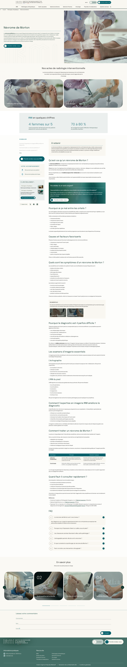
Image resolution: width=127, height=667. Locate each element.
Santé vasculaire (40, 655)
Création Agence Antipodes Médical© (46, 664)
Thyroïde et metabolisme (42, 659)
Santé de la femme (56, 655)
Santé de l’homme (40, 657)
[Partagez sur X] (30, 204)
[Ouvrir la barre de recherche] (110, 6)
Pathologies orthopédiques (58, 653)
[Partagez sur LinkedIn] (37, 204)
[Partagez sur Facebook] (33, 204)
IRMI (37, 653)
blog (86, 2)
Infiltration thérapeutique (53, 458)
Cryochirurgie (53, 463)
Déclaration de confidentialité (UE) (68, 664)
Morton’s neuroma (81, 500)
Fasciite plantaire (72, 315)
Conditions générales (85, 664)
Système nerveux (56, 659)
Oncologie (54, 657)
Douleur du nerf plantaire (57, 315)
